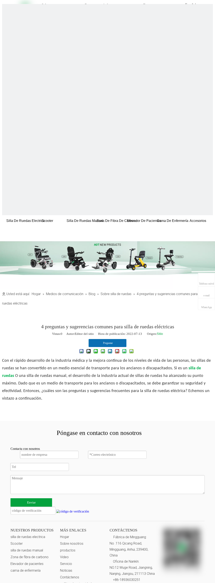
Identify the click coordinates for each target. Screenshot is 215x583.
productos (67, 550)
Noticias (66, 570)
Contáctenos (69, 577)
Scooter (16, 544)
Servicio (66, 564)
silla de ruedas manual (26, 550)
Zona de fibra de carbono (29, 557)
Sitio (160, 333)
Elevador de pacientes (26, 564)
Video (64, 557)
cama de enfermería (25, 570)
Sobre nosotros (71, 544)
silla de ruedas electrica (27, 537)
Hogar (64, 537)
